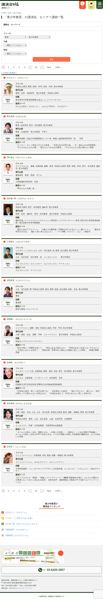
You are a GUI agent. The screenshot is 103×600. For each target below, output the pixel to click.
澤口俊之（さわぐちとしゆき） (20, 157)
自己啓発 (64, 250)
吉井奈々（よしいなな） (17, 447)
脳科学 (45, 207)
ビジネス (19, 250)
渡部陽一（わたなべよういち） (20, 319)
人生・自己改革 (45, 250)
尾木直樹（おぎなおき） (17, 116)
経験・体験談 (73, 412)
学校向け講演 (21, 86)
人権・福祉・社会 (23, 412)
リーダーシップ (22, 371)
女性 (55, 371)
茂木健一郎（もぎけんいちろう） (21, 198)
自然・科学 (48, 86)
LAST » (58, 67)
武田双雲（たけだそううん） (19, 280)
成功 (47, 289)
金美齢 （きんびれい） (16, 362)
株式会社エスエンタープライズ (20, 588)
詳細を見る (8, 100)
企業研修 (39, 166)
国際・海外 (34, 328)
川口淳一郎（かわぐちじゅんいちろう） (22, 524)
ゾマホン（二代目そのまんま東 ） (19, 518)
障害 (82, 412)
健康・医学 (48, 166)
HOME (3, 13)
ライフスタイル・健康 (25, 166)
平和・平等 (57, 328)
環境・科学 (37, 86)
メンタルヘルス (30, 250)
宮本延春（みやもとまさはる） (20, 403)
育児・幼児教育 (35, 125)
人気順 (5, 73)
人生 (32, 371)
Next (49, 67)
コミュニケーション (24, 455)
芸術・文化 (73, 289)
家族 (49, 455)
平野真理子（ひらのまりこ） (17, 530)
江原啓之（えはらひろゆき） (19, 242)
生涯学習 (24, 125)
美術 (56, 289)
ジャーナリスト (22, 328)
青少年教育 (58, 86)
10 (36, 67)
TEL (82, 7)
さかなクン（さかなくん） (18, 78)
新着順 (12, 73)
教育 (9, 13)
